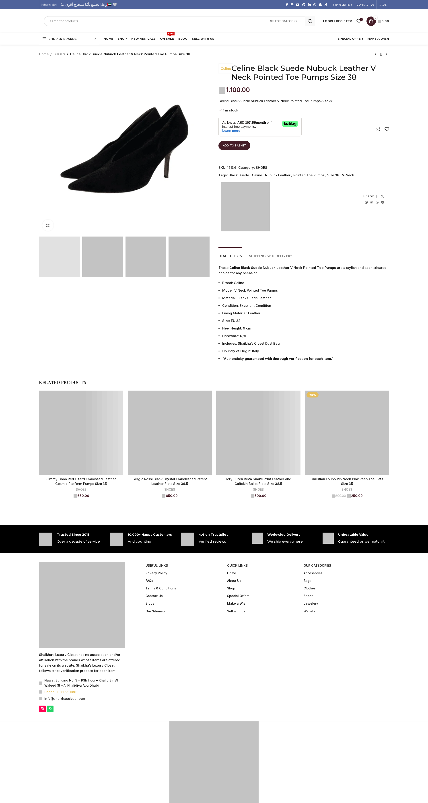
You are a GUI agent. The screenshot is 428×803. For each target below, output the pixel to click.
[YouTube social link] (298, 5)
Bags (307, 581)
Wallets (309, 611)
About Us (234, 581)
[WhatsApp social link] (314, 5)
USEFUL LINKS (157, 566)
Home (44, 54)
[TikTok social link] (326, 5)
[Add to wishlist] (387, 129)
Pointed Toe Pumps (308, 175)
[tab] (230, 254)
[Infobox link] (72, 539)
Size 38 (333, 175)
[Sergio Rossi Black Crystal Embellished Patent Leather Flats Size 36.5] (170, 433)
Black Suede (239, 175)
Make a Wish (237, 603)
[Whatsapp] (50, 709)
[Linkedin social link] (309, 5)
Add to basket (234, 145)
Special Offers (238, 596)
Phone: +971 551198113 (62, 692)
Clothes (310, 588)
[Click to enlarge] (48, 225)
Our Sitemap (155, 611)
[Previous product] (375, 54)
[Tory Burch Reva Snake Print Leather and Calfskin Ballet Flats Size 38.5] (258, 433)
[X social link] (382, 197)
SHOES (59, 54)
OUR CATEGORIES (317, 566)
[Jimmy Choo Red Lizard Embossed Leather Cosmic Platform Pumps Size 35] (81, 433)
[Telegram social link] (383, 203)
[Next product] (386, 54)
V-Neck (348, 175)
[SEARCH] (310, 21)
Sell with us (236, 611)
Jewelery (311, 603)
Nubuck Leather (277, 175)
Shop (231, 588)
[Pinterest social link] (304, 5)
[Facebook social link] (286, 5)
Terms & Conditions (161, 588)
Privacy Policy (156, 573)
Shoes (308, 596)
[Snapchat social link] (320, 5)
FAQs (149, 581)
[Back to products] (381, 54)
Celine (226, 68)
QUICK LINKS (237, 566)
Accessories (313, 573)
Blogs (150, 603)
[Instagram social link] (292, 5)
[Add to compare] (378, 129)
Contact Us (154, 596)
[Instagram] (42, 709)
